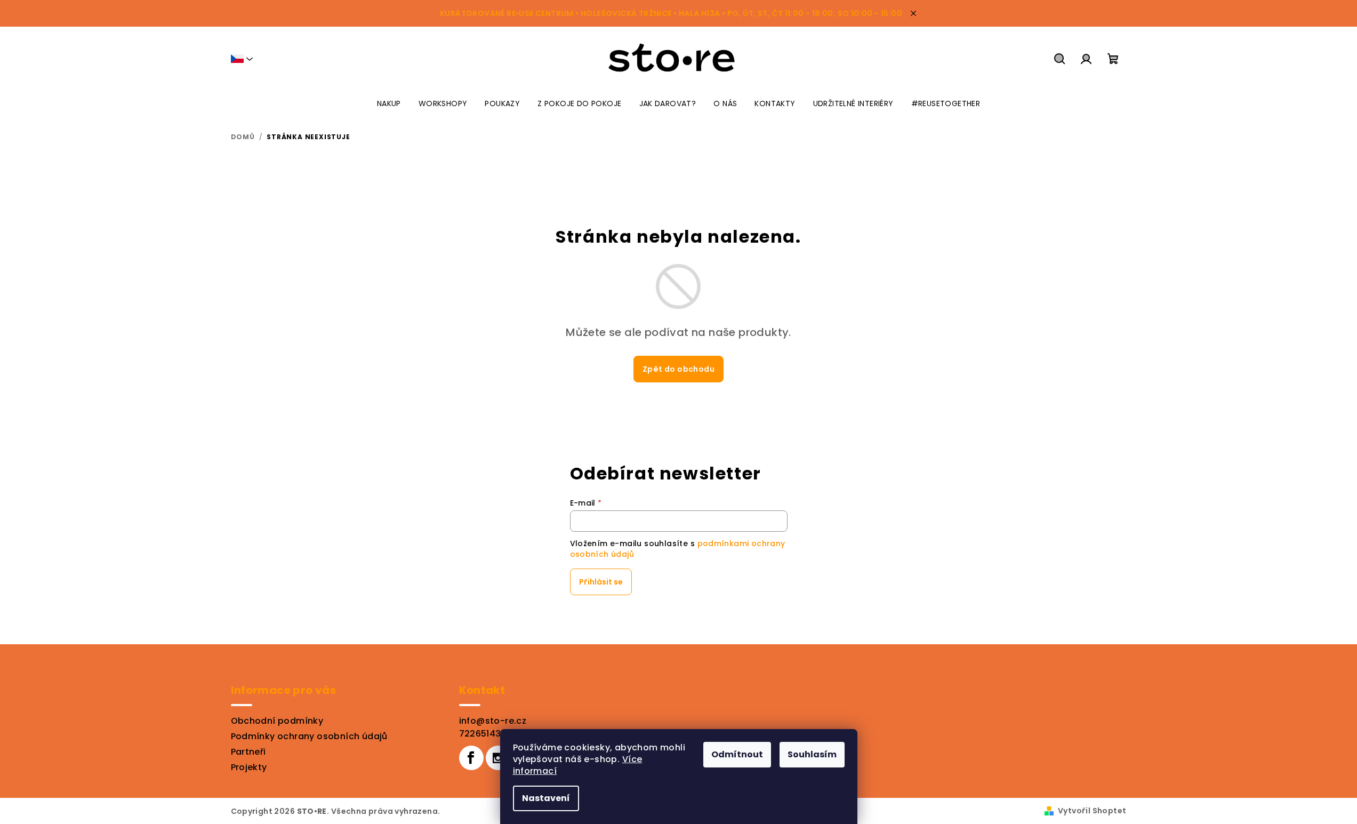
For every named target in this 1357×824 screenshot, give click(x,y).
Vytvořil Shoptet (1092, 810)
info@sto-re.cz (493, 721)
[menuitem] (388, 103)
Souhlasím (812, 754)
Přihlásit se (601, 582)
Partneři (248, 752)
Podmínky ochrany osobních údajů (309, 736)
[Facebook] (471, 758)
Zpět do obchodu (678, 369)
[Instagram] (498, 758)
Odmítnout (737, 754)
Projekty (249, 767)
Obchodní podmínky (277, 721)
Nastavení (546, 798)
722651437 (483, 733)
